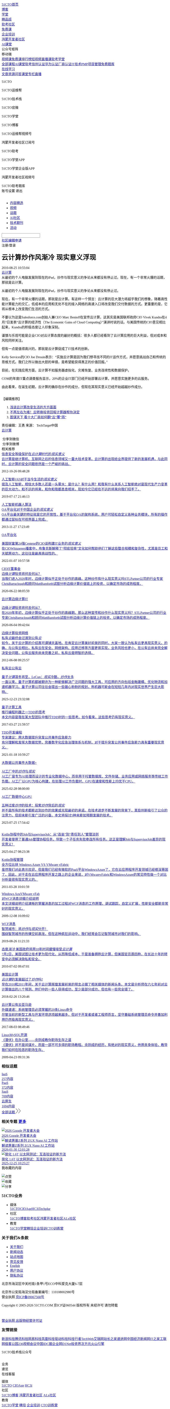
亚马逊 (27, 1004)
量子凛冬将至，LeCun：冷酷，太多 (38, 677)
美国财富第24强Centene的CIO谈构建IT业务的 (41, 543)
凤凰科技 (48, 1339)
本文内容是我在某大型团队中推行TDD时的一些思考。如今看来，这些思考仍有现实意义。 (68, 717)
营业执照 (9, 1320)
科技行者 (74, 1339)
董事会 (16, 569)
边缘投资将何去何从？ (21, 574)
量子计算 (8, 707)
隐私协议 (16, 1275)
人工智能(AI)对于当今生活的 (29, 479)
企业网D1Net (61, 1344)
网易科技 (34, 1339)
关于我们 (16, 1247)
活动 (13, 228)
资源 (11, 74)
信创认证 (38, 64)
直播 (38, 74)
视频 (13, 208)
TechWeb (87, 1339)
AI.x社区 (69, 1218)
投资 (18, 633)
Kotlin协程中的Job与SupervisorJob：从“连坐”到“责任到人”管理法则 (50, 834)
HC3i (35, 1209)
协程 (13, 859)
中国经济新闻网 (138, 1339)
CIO (4, 569)
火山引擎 (97, 1344)
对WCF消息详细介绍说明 (20, 898)
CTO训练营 (55, 1228)
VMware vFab (30, 894)
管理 (20, 859)
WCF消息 (9, 924)
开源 (24, 1035)
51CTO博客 (18, 1218)
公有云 (17, 668)
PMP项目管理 (91, 64)
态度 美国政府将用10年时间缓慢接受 (37, 949)
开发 (12, 732)
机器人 (20, 504)
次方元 (86, 1344)
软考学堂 (58, 59)
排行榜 (27, 59)
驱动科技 (61, 1339)
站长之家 (110, 1339)
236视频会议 (27, 1344)
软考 (28, 64)
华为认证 (51, 64)
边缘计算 (18, 599)
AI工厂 (7, 796)
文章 (5, 74)
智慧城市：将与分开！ (25, 929)
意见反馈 (16, 1262)
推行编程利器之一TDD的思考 (23, 712)
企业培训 (8, 34)
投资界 (76, 1344)
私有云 (7, 668)
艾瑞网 (99, 1339)
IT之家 (155, 1339)
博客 (5, 9)
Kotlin (6, 859)
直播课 (46, 59)
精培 (30, 1228)
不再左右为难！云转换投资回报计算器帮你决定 (45, 412)
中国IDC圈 (44, 1344)
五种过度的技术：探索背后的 (33, 805)
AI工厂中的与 (18, 771)
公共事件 (18, 762)
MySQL (15, 1035)
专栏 (31, 74)
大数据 (7, 762)
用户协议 (16, 1270)
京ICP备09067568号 (30, 1297)
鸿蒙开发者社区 (13, 39)
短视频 (36, 59)
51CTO (15, 1209)
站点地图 (16, 1257)
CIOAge (26, 1209)
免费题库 (107, 64)
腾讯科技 (21, 1339)
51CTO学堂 (18, 1228)
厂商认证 (65, 64)
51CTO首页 (10, 4)
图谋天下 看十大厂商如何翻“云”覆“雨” (38, 417)
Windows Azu (11, 894)
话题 (13, 213)
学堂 (5, 14)
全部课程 (8, 64)
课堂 (25, 74)
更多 (22, 1121)
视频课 (7, 59)
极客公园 (11, 1344)
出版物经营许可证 (29, 1320)
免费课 (7, 29)
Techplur (44, 1209)
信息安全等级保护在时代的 (33, 454)
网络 (25, 633)
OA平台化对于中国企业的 (27, 509)
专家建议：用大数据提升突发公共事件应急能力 (36, 737)
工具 (18, 707)
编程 (18, 732)
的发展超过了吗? (22, 979)
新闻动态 (16, 1252)
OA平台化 (9, 535)
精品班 (7, 19)
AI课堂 (7, 44)
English (15, 1265)
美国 (5, 974)
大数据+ (31, 762)
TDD (5, 732)
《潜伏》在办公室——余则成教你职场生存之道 (36, 1040)
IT (9, 569)
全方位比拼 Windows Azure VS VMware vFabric (35, 864)
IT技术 (76, 64)
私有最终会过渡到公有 (21, 638)
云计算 (7, 430)
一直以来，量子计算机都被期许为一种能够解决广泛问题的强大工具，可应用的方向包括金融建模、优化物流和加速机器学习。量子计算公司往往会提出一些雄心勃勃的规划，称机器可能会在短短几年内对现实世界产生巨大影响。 (85, 687)
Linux (6, 1035)
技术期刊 (16, 223)
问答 (18, 74)
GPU (28, 796)
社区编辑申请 (12, 240)
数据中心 (18, 796)
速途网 (122, 1339)
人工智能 (8, 504)
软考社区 (8, 24)
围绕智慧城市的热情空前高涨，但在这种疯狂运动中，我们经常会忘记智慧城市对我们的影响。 (71, 934)
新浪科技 (8, 1339)
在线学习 (8, 69)
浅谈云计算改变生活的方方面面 (33, 407)
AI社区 (15, 218)
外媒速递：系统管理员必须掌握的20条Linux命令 (37, 1009)
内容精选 (16, 203)
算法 (28, 504)
